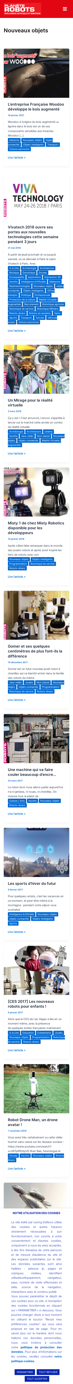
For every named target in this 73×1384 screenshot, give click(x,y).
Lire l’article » (17, 157)
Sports (13, 317)
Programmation (18, 563)
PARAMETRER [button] (25, 1372)
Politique (26, 295)
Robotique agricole (53, 304)
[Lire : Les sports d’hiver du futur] (36, 852)
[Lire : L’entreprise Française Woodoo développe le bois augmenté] (36, 73)
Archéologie (29, 268)
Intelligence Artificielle (33, 281)
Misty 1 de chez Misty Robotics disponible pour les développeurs (36, 528)
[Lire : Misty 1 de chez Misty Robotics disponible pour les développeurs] (36, 492)
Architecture (47, 268)
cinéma (48, 431)
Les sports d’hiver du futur (32, 883)
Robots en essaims (40, 313)
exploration (34, 277)
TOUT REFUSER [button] (48, 1372)
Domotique (29, 272)
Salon (57, 313)
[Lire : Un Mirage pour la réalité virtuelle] (36, 369)
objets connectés (28, 440)
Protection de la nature (22, 299)
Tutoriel (40, 317)
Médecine (54, 281)
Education (28, 1032)
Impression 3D (52, 277)
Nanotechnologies (19, 286)
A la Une (14, 268)
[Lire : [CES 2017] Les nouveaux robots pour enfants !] (36, 970)
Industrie (14, 140)
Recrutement (31, 304)
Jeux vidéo (27, 436)
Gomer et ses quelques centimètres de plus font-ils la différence (35, 651)
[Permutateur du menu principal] (64, 8)
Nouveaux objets (32, 140)
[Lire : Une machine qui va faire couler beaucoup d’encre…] (36, 738)
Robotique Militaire (47, 308)
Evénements (44, 1032)
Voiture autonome (19, 149)
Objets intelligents (33, 144)
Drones (43, 272)
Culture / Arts (17, 800)
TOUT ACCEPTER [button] (37, 1378)
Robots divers (17, 313)
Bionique (14, 272)
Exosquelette (16, 277)
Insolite (13, 281)
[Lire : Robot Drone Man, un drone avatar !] (36, 1088)
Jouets (29, 682)
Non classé (43, 436)
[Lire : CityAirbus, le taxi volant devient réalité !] (36, 1207)
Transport (52, 144)
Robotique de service (21, 308)
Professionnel (42, 295)
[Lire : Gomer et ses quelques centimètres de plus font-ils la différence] (36, 615)
